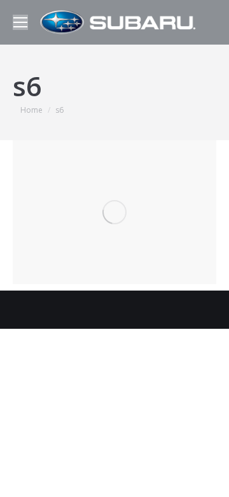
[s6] (114, 212)
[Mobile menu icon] (20, 22)
